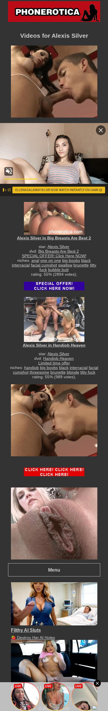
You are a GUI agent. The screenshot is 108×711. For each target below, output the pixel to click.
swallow (65, 265)
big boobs (71, 260)
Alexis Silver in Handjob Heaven (54, 345)
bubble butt (58, 269)
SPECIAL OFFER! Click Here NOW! (54, 256)
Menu (54, 569)
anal (35, 260)
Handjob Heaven (58, 358)
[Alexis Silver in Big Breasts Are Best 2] (54, 218)
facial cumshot (44, 265)
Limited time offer (54, 363)
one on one (50, 260)
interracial (21, 265)
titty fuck (87, 372)
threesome (39, 372)
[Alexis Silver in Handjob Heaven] (54, 319)
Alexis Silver (58, 246)
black (86, 260)
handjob (31, 367)
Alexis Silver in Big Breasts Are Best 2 (54, 238)
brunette (81, 265)
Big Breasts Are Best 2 (58, 251)
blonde (73, 372)
